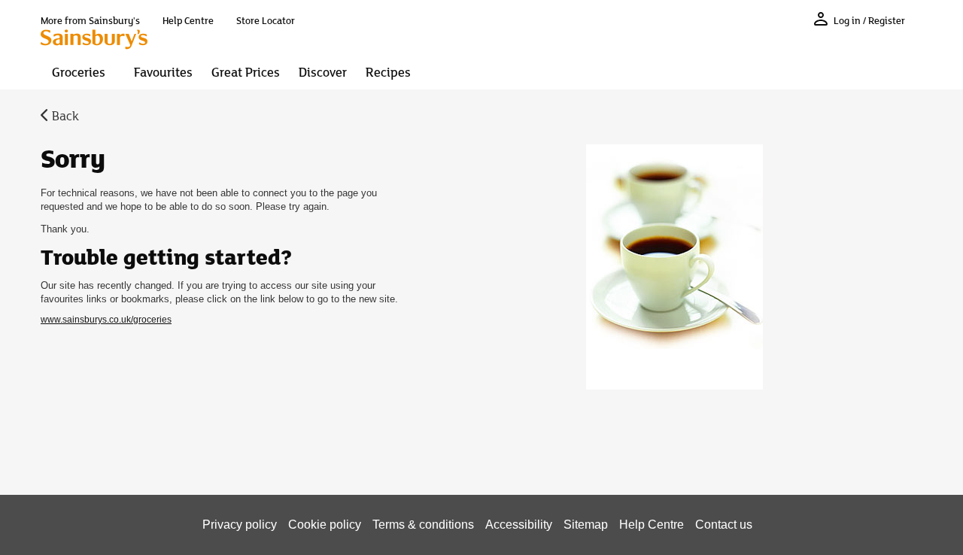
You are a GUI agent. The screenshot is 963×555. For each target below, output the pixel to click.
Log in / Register (869, 20)
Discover (323, 71)
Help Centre (188, 20)
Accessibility (518, 524)
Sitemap (586, 524)
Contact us (723, 524)
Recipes (388, 71)
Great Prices (245, 71)
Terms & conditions (423, 524)
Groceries (78, 71)
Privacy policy (239, 524)
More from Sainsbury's (90, 20)
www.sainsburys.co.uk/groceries (106, 319)
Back (65, 115)
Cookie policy (324, 524)
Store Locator (265, 20)
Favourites (163, 71)
